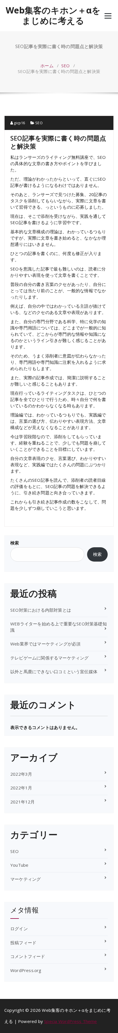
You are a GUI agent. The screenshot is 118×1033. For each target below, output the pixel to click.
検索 (14, 543)
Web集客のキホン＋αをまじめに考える (53, 15)
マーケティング (25, 879)
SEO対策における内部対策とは (40, 610)
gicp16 (19, 122)
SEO (65, 65)
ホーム (47, 65)
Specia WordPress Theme (70, 1021)
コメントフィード (27, 956)
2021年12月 (22, 802)
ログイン (19, 928)
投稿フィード (23, 942)
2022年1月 (21, 788)
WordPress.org (26, 970)
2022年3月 (21, 774)
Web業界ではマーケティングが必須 (45, 644)
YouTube (19, 865)
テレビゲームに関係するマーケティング (49, 658)
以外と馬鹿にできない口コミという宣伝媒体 (53, 671)
